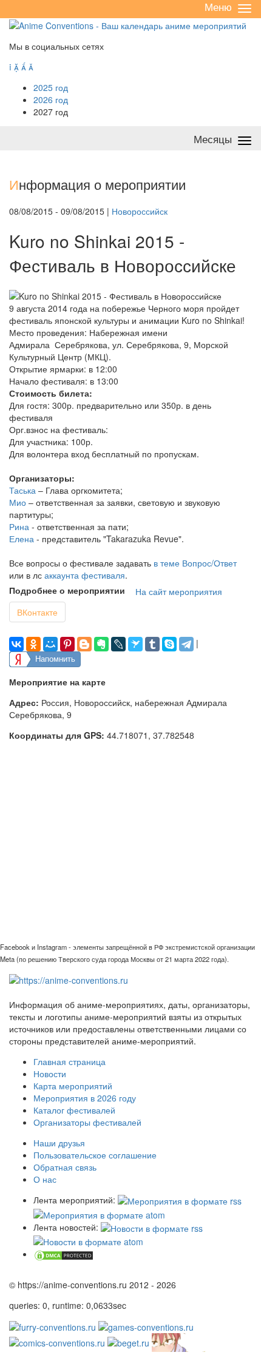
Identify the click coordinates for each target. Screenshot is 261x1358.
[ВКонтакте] (16, 644)
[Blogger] (84, 644)
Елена (21, 539)
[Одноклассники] (33, 644)
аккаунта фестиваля (84, 575)
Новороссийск (140, 211)
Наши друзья (59, 1143)
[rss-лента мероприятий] (180, 1200)
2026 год (50, 99)
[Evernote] (101, 644)
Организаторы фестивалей (87, 1122)
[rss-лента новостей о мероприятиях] (152, 1227)
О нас (44, 1179)
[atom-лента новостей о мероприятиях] (88, 1240)
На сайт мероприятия (178, 591)
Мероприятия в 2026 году (84, 1098)
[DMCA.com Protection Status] (63, 1254)
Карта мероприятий (72, 1086)
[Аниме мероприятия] (68, 979)
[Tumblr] (152, 644)
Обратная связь (65, 1167)
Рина (19, 526)
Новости (49, 1073)
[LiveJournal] (118, 644)
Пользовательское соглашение (95, 1155)
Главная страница (69, 1061)
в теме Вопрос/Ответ (195, 563)
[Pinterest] (67, 644)
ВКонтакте (37, 612)
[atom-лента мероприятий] (99, 1213)
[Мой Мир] (50, 644)
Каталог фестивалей (74, 1110)
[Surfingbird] (135, 644)
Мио (17, 502)
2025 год (50, 87)
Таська (22, 490)
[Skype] (169, 644)
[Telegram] (186, 644)
